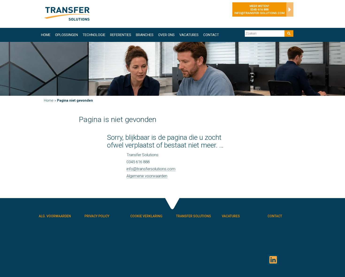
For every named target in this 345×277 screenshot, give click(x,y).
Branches (144, 35)
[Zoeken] (288, 33)
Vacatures (189, 35)
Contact (211, 35)
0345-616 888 (259, 9)
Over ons (166, 35)
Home (45, 35)
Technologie (94, 35)
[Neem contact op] (288, 10)
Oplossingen (66, 35)
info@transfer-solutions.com (259, 13)
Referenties (120, 35)
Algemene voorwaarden (146, 176)
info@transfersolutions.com (150, 168)
